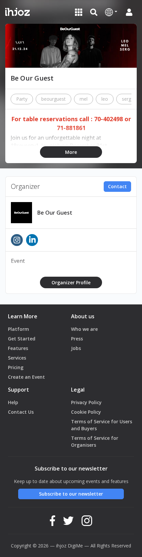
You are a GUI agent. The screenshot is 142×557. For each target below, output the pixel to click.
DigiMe (75, 545)
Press (77, 338)
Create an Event (26, 377)
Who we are (84, 329)
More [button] (71, 152)
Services (17, 358)
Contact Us (21, 412)
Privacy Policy (86, 402)
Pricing (15, 367)
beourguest (53, 99)
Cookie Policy (86, 412)
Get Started (21, 338)
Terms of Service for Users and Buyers (101, 425)
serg (126, 99)
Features (18, 348)
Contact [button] (117, 186)
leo (104, 99)
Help (13, 402)
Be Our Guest (54, 212)
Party (21, 99)
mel (84, 99)
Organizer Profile (71, 282)
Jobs (76, 348)
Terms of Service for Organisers (94, 441)
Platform (18, 329)
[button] (111, 12)
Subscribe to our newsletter (71, 494)
